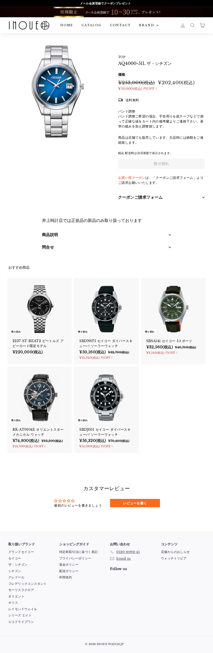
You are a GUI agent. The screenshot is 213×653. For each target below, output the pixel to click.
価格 (121, 74)
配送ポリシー (68, 571)
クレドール (16, 577)
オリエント (16, 596)
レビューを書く (135, 503)
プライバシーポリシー (75, 558)
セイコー (14, 558)
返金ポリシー (68, 564)
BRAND (147, 25)
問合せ (48, 247)
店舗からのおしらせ (175, 552)
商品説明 (50, 234)
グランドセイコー (21, 552)
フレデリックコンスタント (27, 584)
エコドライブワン (21, 622)
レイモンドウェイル (22, 609)
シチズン (14, 571)
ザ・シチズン (17, 564)
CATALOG (92, 25)
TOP (121, 57)
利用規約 (65, 577)
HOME (66, 25)
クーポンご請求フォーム (140, 197)
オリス (13, 603)
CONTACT (120, 25)
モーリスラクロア (21, 590)
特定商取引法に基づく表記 (78, 552)
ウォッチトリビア (174, 558)
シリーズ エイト (20, 615)
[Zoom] (56, 91)
